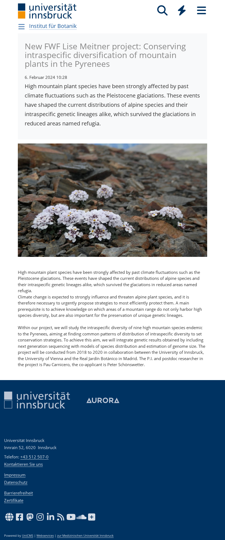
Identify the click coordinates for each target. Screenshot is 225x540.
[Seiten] (201, 10)
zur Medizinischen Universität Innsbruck (85, 536)
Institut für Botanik (53, 26)
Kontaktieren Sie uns (23, 464)
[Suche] (162, 10)
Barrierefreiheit (18, 493)
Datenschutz (15, 482)
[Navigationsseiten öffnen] (21, 26)
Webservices (45, 536)
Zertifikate (13, 500)
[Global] (182, 11)
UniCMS (27, 536)
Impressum (15, 475)
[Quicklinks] (182, 10)
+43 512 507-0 (34, 456)
